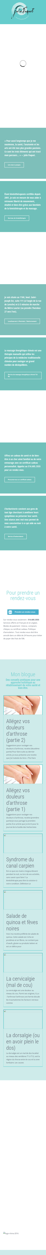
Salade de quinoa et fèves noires (22, 922)
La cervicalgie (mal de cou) (20, 982)
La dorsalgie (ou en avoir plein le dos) (23, 1041)
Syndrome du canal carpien (20, 862)
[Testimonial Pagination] (15, 1203)
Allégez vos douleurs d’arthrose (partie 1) (18, 799)
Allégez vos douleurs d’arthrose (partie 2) (18, 730)
